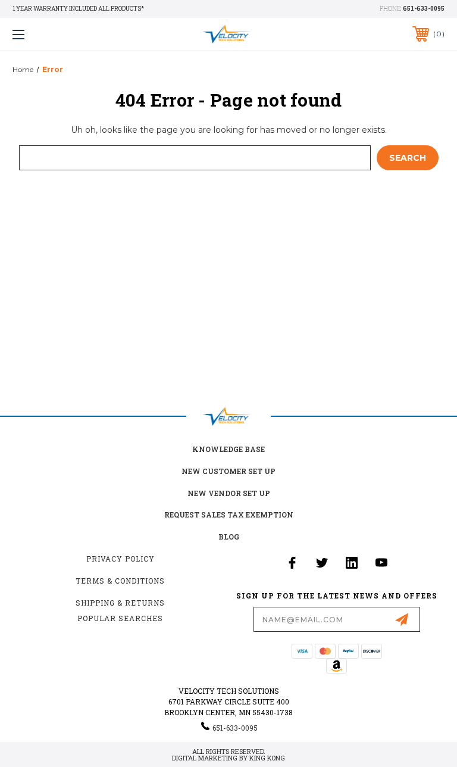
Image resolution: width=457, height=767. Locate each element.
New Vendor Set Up (228, 493)
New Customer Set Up (228, 471)
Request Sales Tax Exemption (228, 514)
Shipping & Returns (120, 602)
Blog (228, 536)
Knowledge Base (228, 449)
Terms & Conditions (120, 580)
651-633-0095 (424, 9)
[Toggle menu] (55, 34)
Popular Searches (120, 618)
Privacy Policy (120, 558)
